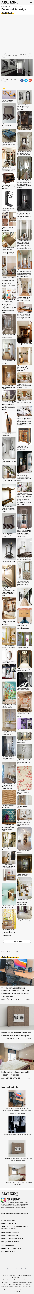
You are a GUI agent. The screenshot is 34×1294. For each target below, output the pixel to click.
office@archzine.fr (22, 1213)
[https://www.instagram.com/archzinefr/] (12, 1268)
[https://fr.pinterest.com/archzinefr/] (26, 1268)
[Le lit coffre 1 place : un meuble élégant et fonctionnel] (17, 1056)
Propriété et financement (11, 1248)
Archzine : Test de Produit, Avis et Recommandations (14, 1228)
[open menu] (30, 2)
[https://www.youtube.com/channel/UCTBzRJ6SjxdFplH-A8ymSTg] (17, 1268)
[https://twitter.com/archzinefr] (22, 1268)
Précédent (12, 55)
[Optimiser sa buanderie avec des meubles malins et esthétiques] (17, 1017)
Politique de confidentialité (12, 1238)
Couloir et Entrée (16, 6)
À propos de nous (8, 1220)
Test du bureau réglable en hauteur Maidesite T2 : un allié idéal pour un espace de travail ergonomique (17, 1111)
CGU (2, 1217)
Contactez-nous (7, 1245)
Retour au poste (10, 80)
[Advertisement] (17, 33)
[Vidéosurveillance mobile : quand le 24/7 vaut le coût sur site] (17, 1133)
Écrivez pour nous (8, 1223)
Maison (7, 6)
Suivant (24, 55)
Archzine (12, 2)
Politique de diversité (10, 1232)
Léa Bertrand (13, 999)
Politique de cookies (9, 1235)
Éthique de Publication (10, 1242)
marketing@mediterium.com (15, 1212)
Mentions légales (8, 1251)
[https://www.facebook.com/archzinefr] (7, 1268)
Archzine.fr (11, 1194)
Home (3, 6)
